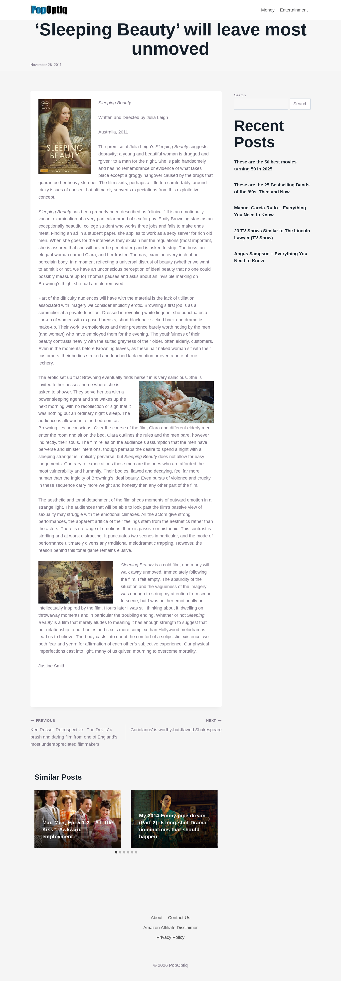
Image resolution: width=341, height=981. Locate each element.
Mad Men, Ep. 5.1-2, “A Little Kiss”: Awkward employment (77, 829)
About (157, 917)
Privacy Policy (170, 937)
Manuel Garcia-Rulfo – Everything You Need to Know (270, 211)
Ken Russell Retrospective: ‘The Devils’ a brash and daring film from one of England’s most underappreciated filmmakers (73, 732)
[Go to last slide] (43, 819)
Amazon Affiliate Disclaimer (170, 927)
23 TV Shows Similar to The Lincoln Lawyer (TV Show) (272, 234)
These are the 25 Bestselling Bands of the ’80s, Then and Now (272, 188)
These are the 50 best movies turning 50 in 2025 (265, 165)
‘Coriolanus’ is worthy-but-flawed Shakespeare (176, 725)
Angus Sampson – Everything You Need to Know (270, 257)
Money (268, 9)
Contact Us (179, 917)
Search (240, 95)
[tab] (116, 852)
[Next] (208, 819)
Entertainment (294, 9)
